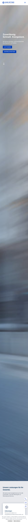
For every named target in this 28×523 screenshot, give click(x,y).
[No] (26, 519)
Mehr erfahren (17, 521)
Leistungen (7, 47)
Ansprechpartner (9, 51)
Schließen (10, 521)
